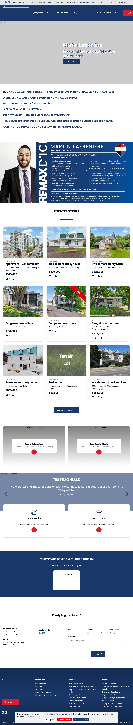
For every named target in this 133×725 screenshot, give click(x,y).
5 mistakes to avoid (76, 703)
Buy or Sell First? (108, 695)
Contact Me (10, 702)
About (48, 13)
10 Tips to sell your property (113, 698)
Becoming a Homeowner (79, 695)
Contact (127, 13)
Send (97, 654)
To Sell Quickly (108, 701)
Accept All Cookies (81, 720)
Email (90, 629)
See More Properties (65, 410)
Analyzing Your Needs (77, 698)
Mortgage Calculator (43, 692)
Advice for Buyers (76, 701)
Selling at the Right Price (112, 703)
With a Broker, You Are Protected (82, 686)
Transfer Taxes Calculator (45, 695)
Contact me (70, 61)
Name (70, 629)
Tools (117, 13)
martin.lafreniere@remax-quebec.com (81, 2)
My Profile (39, 686)
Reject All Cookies (64, 720)
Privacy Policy (30, 716)
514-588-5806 (123, 2)
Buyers (76, 13)
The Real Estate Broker (111, 692)
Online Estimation (104, 13)
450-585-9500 (106, 2)
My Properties (37, 13)
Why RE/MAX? (62, 13)
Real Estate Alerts (76, 684)
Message (71, 636)
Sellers (88, 13)
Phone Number (114, 629)
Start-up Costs (75, 706)
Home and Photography (112, 706)
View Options (50, 720)
